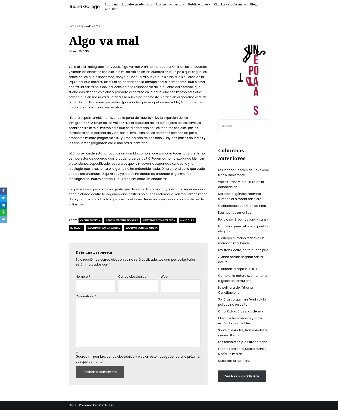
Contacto (111, 9)
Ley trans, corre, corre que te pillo (243, 250)
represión (76, 227)
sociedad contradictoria (142, 227)
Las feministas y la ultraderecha (242, 342)
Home (72, 26)
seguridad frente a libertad (103, 227)
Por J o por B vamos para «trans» (243, 219)
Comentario (86, 296)
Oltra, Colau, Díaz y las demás (241, 311)
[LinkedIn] (3, 205)
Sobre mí (111, 4)
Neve (72, 405)
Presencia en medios (170, 4)
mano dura (187, 220)
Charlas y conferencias (230, 4)
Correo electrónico (133, 277)
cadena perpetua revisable (122, 220)
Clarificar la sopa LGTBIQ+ (237, 269)
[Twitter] (3, 198)
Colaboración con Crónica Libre (242, 206)
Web (164, 277)
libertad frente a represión (159, 220)
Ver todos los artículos (242, 376)
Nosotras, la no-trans (234, 361)
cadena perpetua (90, 220)
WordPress (106, 405)
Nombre (83, 277)
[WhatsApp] (3, 212)
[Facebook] (3, 191)
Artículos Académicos (136, 4)
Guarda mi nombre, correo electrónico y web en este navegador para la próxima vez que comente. (138, 359)
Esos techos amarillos (234, 213)
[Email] (3, 219)
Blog (253, 4)
